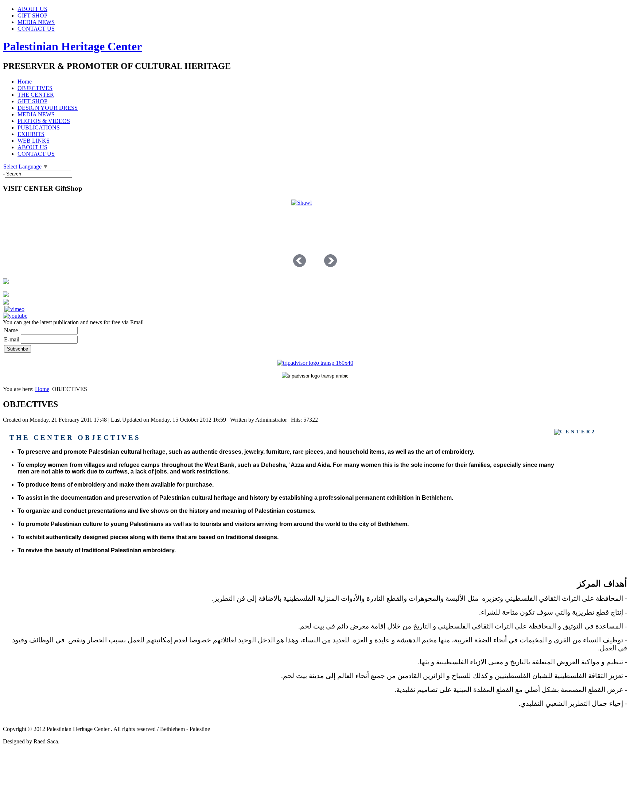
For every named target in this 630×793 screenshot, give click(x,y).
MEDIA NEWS (36, 22)
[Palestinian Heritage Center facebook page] (6, 302)
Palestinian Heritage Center (72, 46)
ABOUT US (32, 9)
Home (25, 81)
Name (11, 330)
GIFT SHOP (32, 15)
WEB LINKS (34, 141)
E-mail (11, 339)
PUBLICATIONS (39, 127)
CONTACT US (36, 29)
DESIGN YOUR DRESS (48, 108)
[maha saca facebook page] (6, 295)
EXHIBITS (31, 134)
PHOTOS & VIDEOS (44, 121)
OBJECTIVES (35, 88)
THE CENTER (36, 95)
